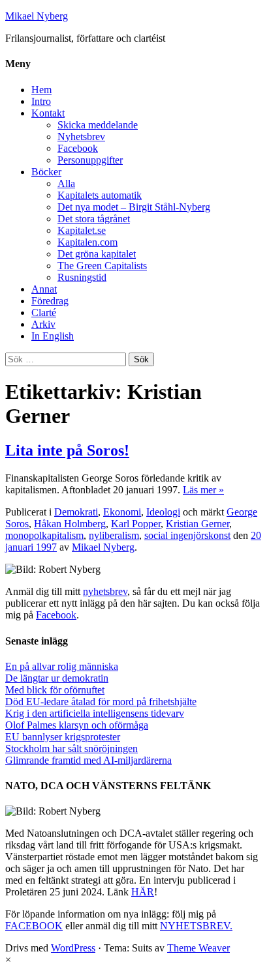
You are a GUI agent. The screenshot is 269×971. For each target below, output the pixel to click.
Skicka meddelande (97, 124)
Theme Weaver (198, 947)
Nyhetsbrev (81, 136)
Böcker (46, 171)
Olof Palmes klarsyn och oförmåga (76, 725)
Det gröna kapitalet (96, 253)
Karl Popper (136, 523)
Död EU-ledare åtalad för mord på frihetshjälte (101, 701)
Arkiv (43, 324)
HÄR (142, 891)
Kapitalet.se (81, 230)
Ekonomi (122, 511)
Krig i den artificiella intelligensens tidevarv (94, 713)
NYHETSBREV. (196, 925)
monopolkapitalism (44, 535)
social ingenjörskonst (187, 535)
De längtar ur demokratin (56, 678)
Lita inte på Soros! (67, 450)
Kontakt (48, 113)
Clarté (43, 312)
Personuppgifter (90, 160)
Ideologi (163, 511)
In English (52, 335)
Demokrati (76, 511)
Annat (44, 289)
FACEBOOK (34, 925)
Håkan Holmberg (70, 523)
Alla (66, 183)
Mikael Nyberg (36, 16)
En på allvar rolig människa (61, 666)
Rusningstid (81, 277)
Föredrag (50, 300)
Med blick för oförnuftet (54, 689)
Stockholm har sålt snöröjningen (71, 748)
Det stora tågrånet (93, 218)
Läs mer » (203, 489)
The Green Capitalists (102, 265)
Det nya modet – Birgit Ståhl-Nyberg (133, 206)
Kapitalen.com (87, 242)
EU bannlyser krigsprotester (62, 736)
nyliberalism (114, 535)
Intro (41, 101)
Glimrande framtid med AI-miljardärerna (88, 760)
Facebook (77, 148)
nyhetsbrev (105, 591)
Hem (41, 89)
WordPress (73, 947)
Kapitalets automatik (99, 195)
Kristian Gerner (197, 523)
